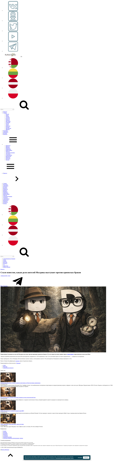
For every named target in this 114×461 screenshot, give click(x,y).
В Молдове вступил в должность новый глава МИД (12, 410)
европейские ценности (8, 367)
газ (3, 264)
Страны (5, 112)
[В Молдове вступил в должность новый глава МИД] (8, 409)
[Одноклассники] (13, 20)
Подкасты (8, 158)
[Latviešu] (13, 88)
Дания (7, 124)
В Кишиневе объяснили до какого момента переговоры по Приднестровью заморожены (20, 382)
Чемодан (8, 151)
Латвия (7, 116)
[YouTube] (13, 41)
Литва (7, 115)
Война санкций (6, 267)
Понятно (86, 457)
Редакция (5, 433)
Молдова (5, 262)
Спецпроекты (9, 155)
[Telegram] (13, 51)
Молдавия (8, 121)
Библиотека (8, 156)
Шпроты (8, 146)
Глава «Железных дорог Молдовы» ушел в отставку (12, 424)
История (5, 133)
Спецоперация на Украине (9, 258)
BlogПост (8, 147)
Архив (4, 431)
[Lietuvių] (13, 77)
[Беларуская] (13, 67)
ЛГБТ (4, 365)
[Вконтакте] (13, 10)
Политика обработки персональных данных (13, 438)
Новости (5, 111)
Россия (7, 114)
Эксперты (8, 153)
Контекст (5, 134)
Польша (7, 127)
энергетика (5, 265)
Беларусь (8, 118)
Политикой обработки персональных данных (64, 458)
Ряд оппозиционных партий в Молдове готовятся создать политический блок (18, 397)
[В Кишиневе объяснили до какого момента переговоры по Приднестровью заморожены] (8, 381)
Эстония (8, 117)
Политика (5, 130)
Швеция (8, 129)
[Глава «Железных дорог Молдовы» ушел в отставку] (8, 423)
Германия (8, 122)
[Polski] (13, 98)
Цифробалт (8, 149)
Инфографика (9, 150)
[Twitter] (13, 30)
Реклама (5, 432)
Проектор (8, 157)
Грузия (7, 123)
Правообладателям (7, 437)
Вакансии (5, 434)
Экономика (5, 131)
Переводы (8, 145)
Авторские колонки (10, 152)
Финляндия (8, 128)
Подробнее (80, 457)
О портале (5, 435)
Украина (8, 120)
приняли (17, 361)
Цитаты (7, 159)
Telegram (18, 363)
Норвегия (8, 125)
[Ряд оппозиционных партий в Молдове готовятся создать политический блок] (8, 396)
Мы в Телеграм (4, 285)
